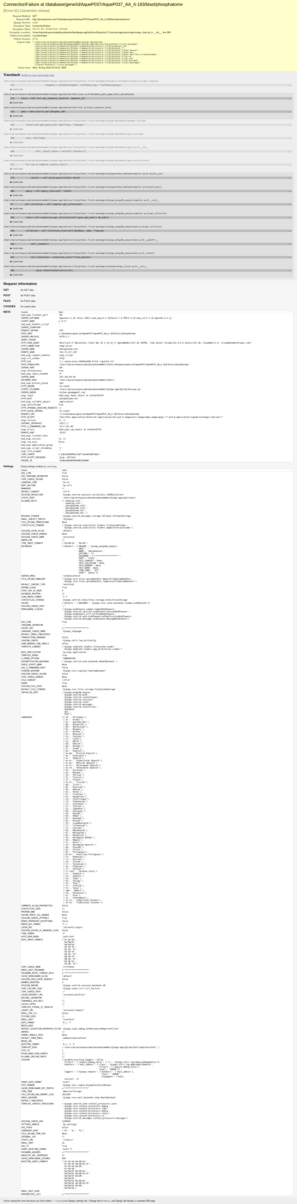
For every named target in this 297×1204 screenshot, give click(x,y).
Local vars (16, 89)
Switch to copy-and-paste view (37, 75)
